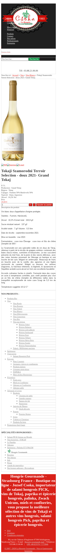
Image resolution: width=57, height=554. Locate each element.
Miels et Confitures (20, 382)
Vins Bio (16, 319)
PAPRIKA (17, 372)
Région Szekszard (26, 332)
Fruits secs (17, 380)
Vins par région (19, 322)
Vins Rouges (18, 306)
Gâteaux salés (18, 388)
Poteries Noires (25, 414)
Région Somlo (24, 343)
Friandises (11, 377)
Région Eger (24, 335)
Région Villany (25, 338)
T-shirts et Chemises (21, 419)
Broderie (16, 393)
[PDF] (4, 165)
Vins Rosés (17, 303)
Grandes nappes (25, 398)
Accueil (15, 75)
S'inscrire (10, 29)
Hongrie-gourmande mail (34, 542)
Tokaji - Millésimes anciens (24, 348)
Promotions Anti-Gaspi (16, 425)
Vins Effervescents (20, 314)
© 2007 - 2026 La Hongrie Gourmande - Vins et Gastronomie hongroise (28, 549)
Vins (22, 75)
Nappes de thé (24, 401)
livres (15, 417)
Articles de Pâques (20, 406)
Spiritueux (11, 351)
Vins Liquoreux (19, 317)
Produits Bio (12, 298)
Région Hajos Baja (26, 340)
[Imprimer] (12, 165)
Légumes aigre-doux (21, 369)
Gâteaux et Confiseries (22, 385)
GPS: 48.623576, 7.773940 (37, 544)
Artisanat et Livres (14, 391)
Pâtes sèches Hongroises (22, 375)
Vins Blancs (30, 75)
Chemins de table (26, 396)
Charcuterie (11, 354)
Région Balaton (25, 327)
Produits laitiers (19, 367)
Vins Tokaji (17, 309)
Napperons (23, 404)
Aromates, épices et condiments (25, 364)
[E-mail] (20, 165)
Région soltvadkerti (27, 330)
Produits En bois (19, 422)
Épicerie (10, 359)
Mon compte (12, 27)
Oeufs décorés (24, 409)
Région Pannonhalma (27, 346)
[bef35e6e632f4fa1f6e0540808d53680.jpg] (12, 160)
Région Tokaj (24, 324)
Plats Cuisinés (18, 361)
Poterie (16, 411)
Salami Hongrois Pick (21, 356)
